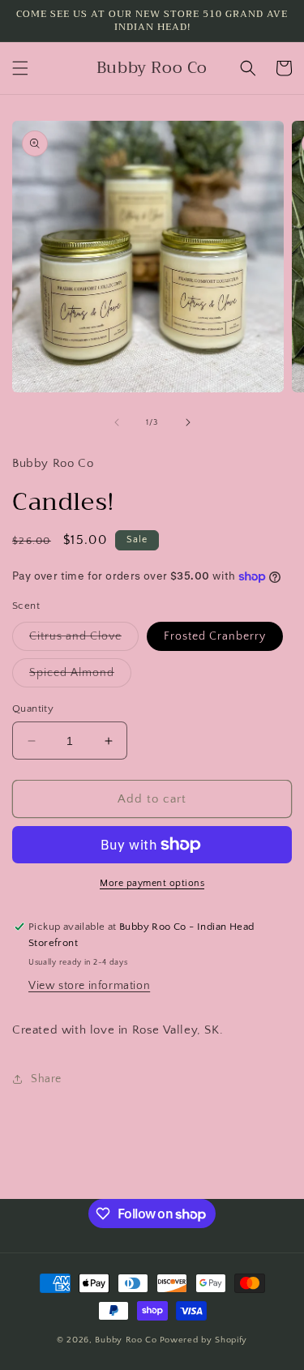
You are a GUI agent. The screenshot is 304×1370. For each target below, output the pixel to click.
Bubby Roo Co (125, 1340)
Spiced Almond (80, 676)
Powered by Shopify (204, 1340)
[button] (20, 68)
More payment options (152, 883)
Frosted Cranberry (215, 636)
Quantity (33, 708)
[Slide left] (117, 422)
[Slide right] (188, 422)
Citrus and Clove (84, 640)
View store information (89, 985)
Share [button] (46, 1078)
